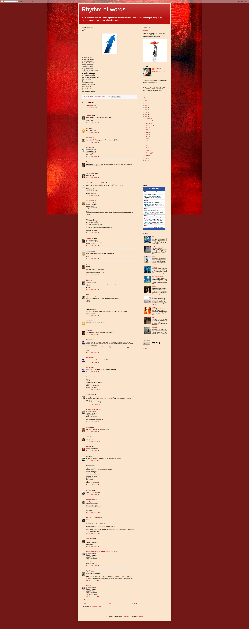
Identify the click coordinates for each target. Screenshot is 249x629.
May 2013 (146, 210)
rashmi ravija (89, 238)
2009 (146, 158)
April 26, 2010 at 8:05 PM (92, 233)
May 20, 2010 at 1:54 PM (92, 596)
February (148, 153)
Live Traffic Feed (154, 188)
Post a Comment (88, 600)
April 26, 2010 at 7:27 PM (92, 177)
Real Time (153, 228)
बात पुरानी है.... (155, 327)
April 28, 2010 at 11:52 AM (93, 441)
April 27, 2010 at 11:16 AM (93, 389)
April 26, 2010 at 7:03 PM (92, 156)
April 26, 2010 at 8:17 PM (92, 246)
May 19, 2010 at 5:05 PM (92, 580)
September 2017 (148, 220)
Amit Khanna (89, 105)
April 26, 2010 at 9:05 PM (92, 275)
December (149, 118)
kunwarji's (89, 251)
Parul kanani (89, 394)
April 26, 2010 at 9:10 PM (92, 289)
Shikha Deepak (90, 173)
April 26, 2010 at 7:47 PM (92, 195)
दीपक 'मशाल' (89, 340)
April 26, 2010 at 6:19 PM (92, 123)
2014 (146, 107)
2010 (146, 116)
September (149, 125)
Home (109, 603)
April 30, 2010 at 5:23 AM (92, 546)
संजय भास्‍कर (89, 138)
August (148, 127)
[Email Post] (109, 96)
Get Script (148, 228)
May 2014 (146, 213)
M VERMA (89, 147)
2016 (146, 105)
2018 (146, 100)
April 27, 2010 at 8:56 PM (92, 431)
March (148, 150)
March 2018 (147, 202)
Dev (87, 128)
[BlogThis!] (114, 97)
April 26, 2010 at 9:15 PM (92, 315)
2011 (146, 114)
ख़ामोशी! (154, 286)
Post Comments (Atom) (95, 606)
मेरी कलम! (154, 267)
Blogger (141, 616)
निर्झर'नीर (88, 571)
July (147, 130)
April (147, 137)
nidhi (87, 437)
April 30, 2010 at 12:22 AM (93, 533)
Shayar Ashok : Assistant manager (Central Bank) (100, 551)
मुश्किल (153, 257)
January (148, 155)
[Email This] (112, 97)
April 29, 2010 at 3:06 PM (92, 494)
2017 (146, 103)
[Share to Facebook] (118, 97)
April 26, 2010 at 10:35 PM (93, 334)
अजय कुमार (88, 446)
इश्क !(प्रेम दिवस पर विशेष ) (158, 276)
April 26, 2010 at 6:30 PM (92, 132)
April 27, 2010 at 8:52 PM (92, 422)
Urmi (87, 456)
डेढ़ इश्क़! (145, 30)
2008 (146, 160)
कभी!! (147, 145)
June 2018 (146, 223)
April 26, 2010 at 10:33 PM (93, 325)
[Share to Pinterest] (120, 97)
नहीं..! (147, 141)
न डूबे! (153, 246)
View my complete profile (158, 71)
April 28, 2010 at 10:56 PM (93, 460)
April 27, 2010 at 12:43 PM (93, 404)
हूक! (153, 297)
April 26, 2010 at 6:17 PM (92, 110)
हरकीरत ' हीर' (89, 264)
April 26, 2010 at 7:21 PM (92, 168)
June (147, 132)
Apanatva (88, 115)
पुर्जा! (153, 317)
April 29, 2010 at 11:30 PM (93, 512)
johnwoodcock (127, 616)
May (147, 134)
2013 (146, 110)
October (148, 123)
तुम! (153, 236)
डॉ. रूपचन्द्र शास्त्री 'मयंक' (92, 409)
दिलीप (87, 330)
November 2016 (148, 217)
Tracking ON (159, 228)
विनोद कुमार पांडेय (90, 499)
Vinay (87, 320)
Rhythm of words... (106, 9)
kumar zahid (89, 200)
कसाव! (147, 138)
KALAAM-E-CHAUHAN (92, 517)
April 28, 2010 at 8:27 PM (92, 451)
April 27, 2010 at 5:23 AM (92, 352)
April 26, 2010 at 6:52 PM (92, 142)
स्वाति (87, 585)
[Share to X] (116, 97)
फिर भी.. (147, 148)
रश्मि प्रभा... (88, 490)
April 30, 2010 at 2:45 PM (92, 566)
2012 (146, 112)
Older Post (134, 603)
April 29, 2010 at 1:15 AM (92, 485)
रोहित (87, 280)
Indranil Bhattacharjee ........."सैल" (95, 183)
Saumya (88, 427)
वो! (146, 143)
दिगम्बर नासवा (89, 162)
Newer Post (85, 603)
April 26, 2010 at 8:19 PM (92, 258)
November (149, 121)
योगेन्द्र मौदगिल (89, 538)
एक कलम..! (154, 307)
